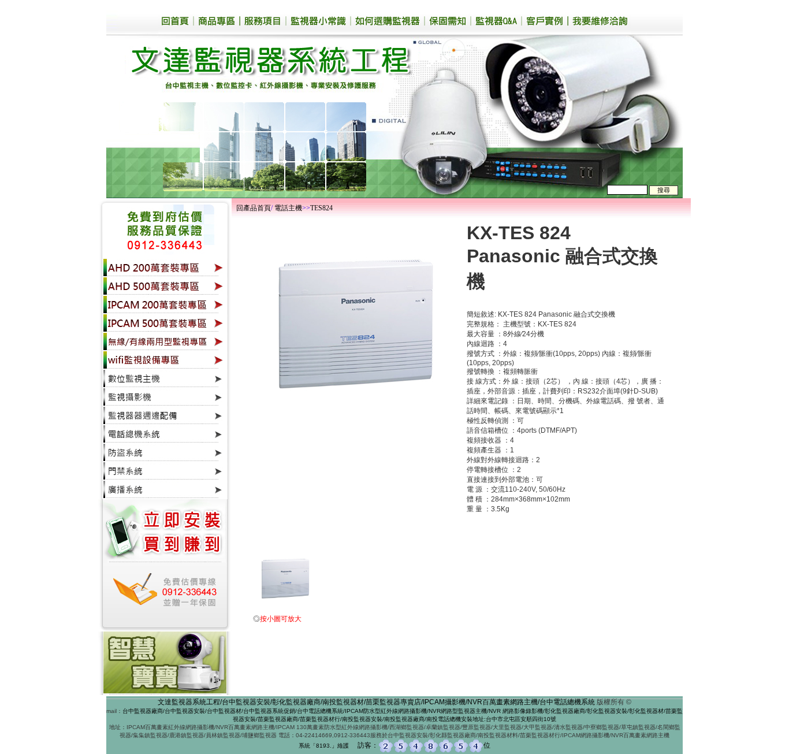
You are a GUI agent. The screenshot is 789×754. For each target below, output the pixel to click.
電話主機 (288, 208)
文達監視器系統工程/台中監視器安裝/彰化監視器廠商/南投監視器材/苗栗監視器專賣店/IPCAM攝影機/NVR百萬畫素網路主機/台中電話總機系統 (376, 702)
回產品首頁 (253, 208)
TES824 (321, 208)
